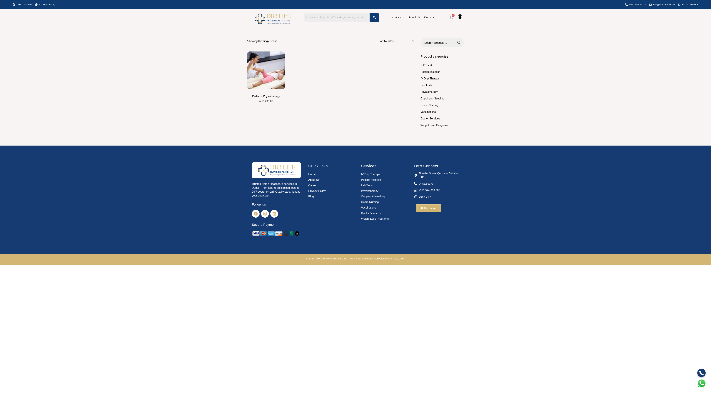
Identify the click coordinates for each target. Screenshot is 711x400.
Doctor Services (430, 118)
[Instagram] (265, 214)
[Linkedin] (274, 214)
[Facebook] (256, 214)
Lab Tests (426, 85)
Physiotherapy (429, 91)
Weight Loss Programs (434, 125)
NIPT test (426, 65)
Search (459, 42)
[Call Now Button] (701, 373)
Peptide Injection (430, 71)
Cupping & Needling (432, 98)
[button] (397, 17)
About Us (414, 17)
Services (395, 17)
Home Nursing (429, 105)
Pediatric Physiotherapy (266, 96)
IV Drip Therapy (430, 78)
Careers (429, 17)
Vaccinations (428, 111)
